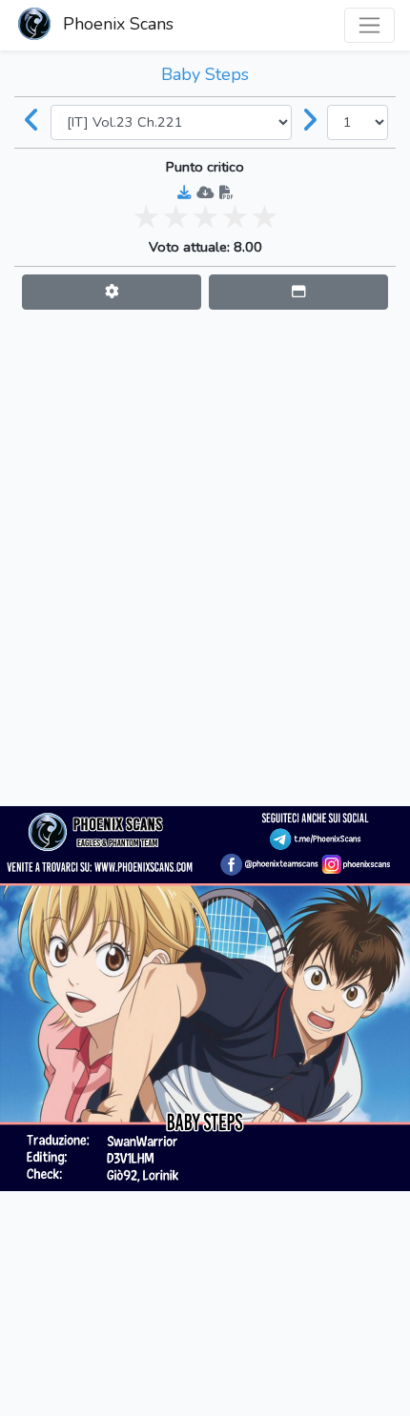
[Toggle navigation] (369, 25)
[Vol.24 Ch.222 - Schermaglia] (310, 122)
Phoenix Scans (116, 23)
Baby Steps (205, 74)
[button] (111, 292)
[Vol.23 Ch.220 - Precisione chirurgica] (32, 122)
